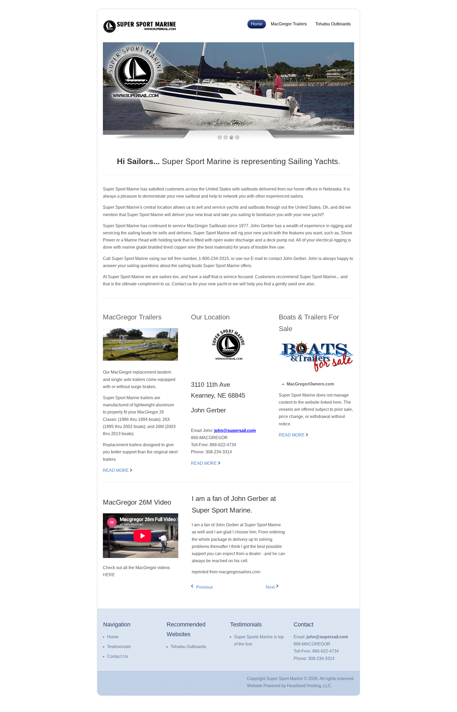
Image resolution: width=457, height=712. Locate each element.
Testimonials (119, 646)
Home (256, 24)
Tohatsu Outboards (333, 24)
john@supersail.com (235, 430)
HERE (109, 575)
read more (116, 470)
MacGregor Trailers (289, 24)
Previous (200, 587)
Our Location (210, 317)
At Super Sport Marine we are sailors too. (169, 106)
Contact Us (117, 656)
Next (270, 587)
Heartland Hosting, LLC (309, 685)
